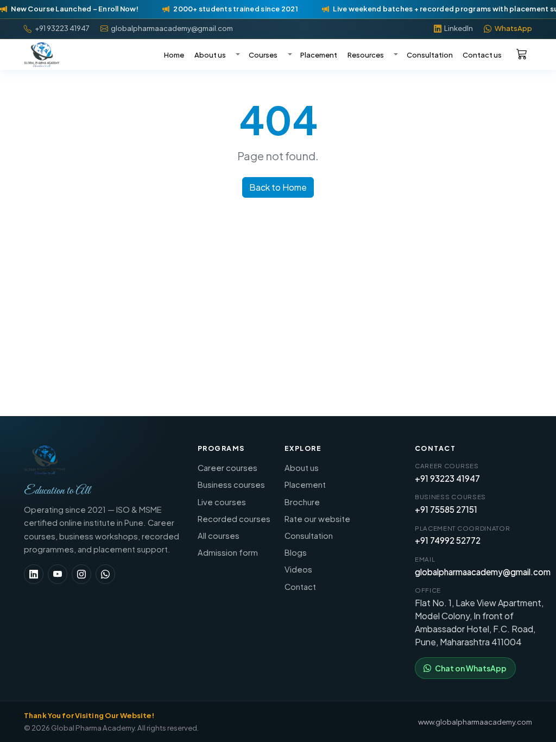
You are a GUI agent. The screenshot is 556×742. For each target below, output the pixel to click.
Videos (298, 569)
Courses (263, 54)
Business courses (231, 484)
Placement (318, 54)
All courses (218, 535)
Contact (300, 587)
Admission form (228, 552)
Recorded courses (234, 519)
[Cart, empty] (522, 53)
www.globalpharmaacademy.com (475, 721)
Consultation (430, 54)
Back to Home (278, 187)
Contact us (482, 54)
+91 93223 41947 (447, 478)
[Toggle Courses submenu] (288, 55)
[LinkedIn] (33, 574)
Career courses (227, 468)
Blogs (296, 552)
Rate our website (317, 519)
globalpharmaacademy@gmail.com (483, 572)
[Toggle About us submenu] (237, 55)
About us (210, 54)
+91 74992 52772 (448, 540)
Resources (366, 54)
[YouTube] (57, 574)
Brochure (302, 502)
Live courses (222, 502)
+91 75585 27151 (446, 509)
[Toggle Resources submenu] (395, 55)
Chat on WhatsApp (471, 668)
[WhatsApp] (105, 574)
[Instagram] (81, 574)
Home (174, 54)
